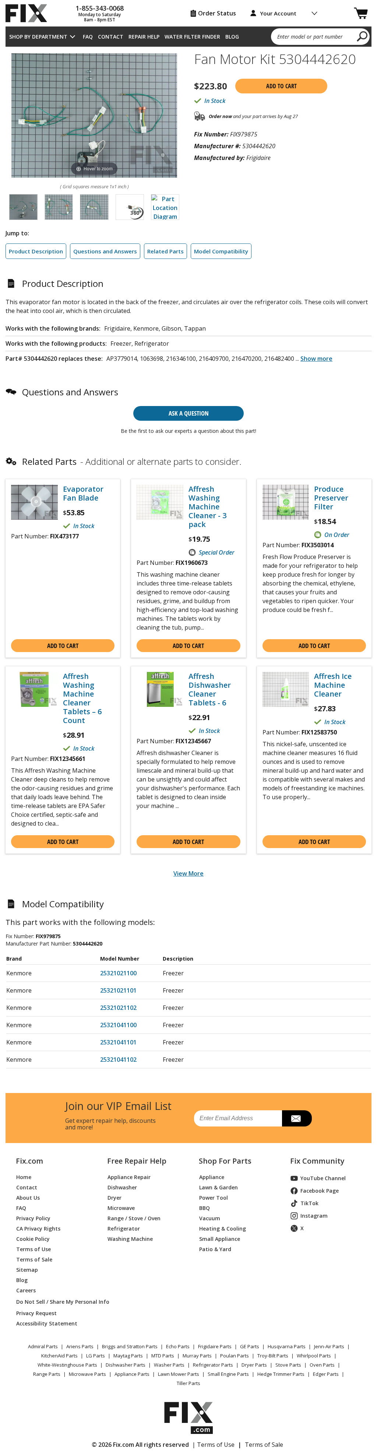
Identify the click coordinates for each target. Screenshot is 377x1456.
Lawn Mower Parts (178, 1374)
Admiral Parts (43, 1346)
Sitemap (27, 1269)
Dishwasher (122, 1187)
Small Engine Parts (228, 1374)
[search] (362, 36)
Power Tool (213, 1197)
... (314, 359)
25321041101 (118, 1042)
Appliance (211, 1177)
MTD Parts (162, 1355)
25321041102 (118, 1059)
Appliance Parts (131, 1374)
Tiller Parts (188, 1383)
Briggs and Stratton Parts (130, 1346)
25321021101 (118, 990)
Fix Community (317, 1161)
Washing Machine (130, 1238)
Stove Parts (288, 1364)
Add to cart (281, 86)
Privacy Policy (33, 1218)
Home (23, 1177)
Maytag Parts (128, 1355)
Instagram (314, 1215)
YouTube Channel (323, 1178)
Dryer (114, 1197)
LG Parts (95, 1355)
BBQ (204, 1207)
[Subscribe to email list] (297, 1118)
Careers (26, 1290)
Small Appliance (219, 1238)
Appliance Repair (129, 1177)
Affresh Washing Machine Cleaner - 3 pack (207, 507)
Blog (232, 36)
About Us (28, 1197)
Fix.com (29, 1161)
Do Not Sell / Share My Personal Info (53, 1301)
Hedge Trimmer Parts (280, 1374)
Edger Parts (326, 1374)
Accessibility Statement (46, 1323)
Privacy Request (36, 1313)
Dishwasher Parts (125, 1364)
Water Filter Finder (192, 36)
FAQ (88, 36)
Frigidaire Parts (215, 1346)
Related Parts (165, 251)
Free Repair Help (136, 1161)
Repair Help (143, 36)
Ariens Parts (80, 1346)
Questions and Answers (105, 251)
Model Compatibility (221, 251)
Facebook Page (319, 1190)
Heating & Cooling (222, 1228)
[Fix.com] (29, 13)
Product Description (36, 251)
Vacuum (209, 1218)
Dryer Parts (254, 1364)
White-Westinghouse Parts (67, 1364)
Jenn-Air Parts (329, 1346)
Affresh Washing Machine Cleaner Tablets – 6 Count (82, 698)
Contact (110, 36)
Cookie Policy (33, 1238)
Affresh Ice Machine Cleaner (333, 685)
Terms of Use (33, 1249)
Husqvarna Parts (287, 1346)
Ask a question (189, 413)
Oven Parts (322, 1364)
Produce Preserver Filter (331, 498)
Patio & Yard (215, 1249)
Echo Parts (178, 1346)
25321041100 (118, 1025)
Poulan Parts (234, 1355)
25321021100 (118, 973)
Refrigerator (124, 1228)
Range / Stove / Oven (134, 1218)
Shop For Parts (225, 1161)
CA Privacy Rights (38, 1228)
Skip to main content (188, 5)
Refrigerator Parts (213, 1364)
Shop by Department (38, 36)
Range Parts (46, 1374)
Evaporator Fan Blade (83, 493)
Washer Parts (169, 1364)
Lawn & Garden (218, 1187)
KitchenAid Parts (59, 1355)
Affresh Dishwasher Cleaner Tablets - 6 (209, 689)
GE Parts (249, 1346)
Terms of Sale (34, 1259)
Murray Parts (197, 1355)
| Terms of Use (213, 1445)
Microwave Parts (87, 1374)
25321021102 (118, 1008)
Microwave (121, 1207)
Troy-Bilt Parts (272, 1355)
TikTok (309, 1203)
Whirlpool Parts (314, 1355)
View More (188, 873)
